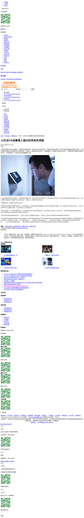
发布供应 (6, 109)
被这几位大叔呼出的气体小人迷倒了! (14, 277)
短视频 (6, 50)
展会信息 (6, 42)
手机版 (6, 2)
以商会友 (6, 54)
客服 (2, 461)
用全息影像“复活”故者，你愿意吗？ (14, 279)
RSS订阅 (71, 415)
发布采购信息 (8, 308)
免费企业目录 (8, 37)
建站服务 (14, 72)
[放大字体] (1, 144)
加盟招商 (6, 45)
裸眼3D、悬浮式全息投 (52, 255)
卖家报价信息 (8, 311)
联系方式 (17, 415)
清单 (5, 5)
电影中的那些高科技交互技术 (12, 284)
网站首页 (3, 415)
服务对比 (8, 72)
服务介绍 (3, 72)
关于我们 (10, 415)
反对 (6, 228)
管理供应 (6, 111)
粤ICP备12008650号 (6, 424)
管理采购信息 (8, 309)
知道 (5, 59)
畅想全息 (14, 136)
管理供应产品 (8, 300)
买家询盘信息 (8, 302)
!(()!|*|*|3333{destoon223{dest (12, 97)
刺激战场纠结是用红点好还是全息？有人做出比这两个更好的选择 (23, 282)
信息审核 (6, 461)
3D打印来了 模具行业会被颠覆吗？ (14, 289)
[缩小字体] (3, 144)
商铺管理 (6, 317)
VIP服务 (6, 319)
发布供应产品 (8, 298)
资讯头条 (6, 55)
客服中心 (3, 29)
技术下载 (6, 49)
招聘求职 (6, 43)
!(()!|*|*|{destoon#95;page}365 (12, 94)
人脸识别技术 (9, 226)
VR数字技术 (24, 226)
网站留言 (64, 415)
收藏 (13, 228)
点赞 (2, 228)
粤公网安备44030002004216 (45, 422)
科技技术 (6, 98)
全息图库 (6, 47)
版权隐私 (30, 415)
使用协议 (23, 415)
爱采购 (6, 38)
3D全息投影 (7, 95)
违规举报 (78, 415)
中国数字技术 (17, 226)
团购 (5, 61)
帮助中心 (6, 62)
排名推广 (3, 79)
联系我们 (19, 79)
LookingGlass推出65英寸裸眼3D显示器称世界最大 (18, 274)
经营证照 (33, 422)
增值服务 (3, 65)
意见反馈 (14, 79)
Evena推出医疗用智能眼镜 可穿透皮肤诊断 (16, 287)
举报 (9, 228)
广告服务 (51, 415)
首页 (5, 114)
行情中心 (6, 52)
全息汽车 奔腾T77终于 (10, 267)
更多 (2, 242)
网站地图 (6, 324)
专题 (5, 57)
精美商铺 (20, 72)
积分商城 (8, 79)
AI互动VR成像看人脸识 (52, 267)
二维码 (6, 3)
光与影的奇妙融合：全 (10, 255)
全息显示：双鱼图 (9, 281)
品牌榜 (6, 40)
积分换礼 (57, 415)
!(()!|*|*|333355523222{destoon (12, 100)
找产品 (6, 35)
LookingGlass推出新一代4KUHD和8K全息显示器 (18, 275)
